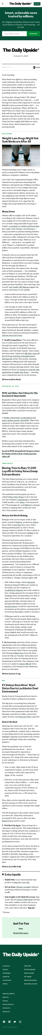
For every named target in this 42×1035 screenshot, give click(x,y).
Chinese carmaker (23, 887)
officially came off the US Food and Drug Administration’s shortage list (20, 356)
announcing (23, 499)
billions (27, 505)
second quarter (11, 606)
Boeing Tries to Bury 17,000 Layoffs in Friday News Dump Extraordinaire (20, 471)
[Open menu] (3, 3)
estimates (31, 582)
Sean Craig (15, 673)
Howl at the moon (20, 933)
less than (17, 525)
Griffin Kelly (16, 866)
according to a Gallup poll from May (24, 226)
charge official (25, 664)
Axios (7, 775)
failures (19, 522)
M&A (3, 680)
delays (35, 522)
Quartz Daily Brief (25, 899)
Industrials (7, 463)
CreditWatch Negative (14, 590)
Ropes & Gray (7, 821)
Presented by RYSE (7, 67)
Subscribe (33, 33)
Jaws (21, 928)
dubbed (30, 533)
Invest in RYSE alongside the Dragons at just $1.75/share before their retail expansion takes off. (21, 454)
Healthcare (7, 134)
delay (22, 502)
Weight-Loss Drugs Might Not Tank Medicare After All (20, 139)
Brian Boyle (16, 379)
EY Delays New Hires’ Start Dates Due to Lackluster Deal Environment (20, 688)
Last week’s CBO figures (19, 287)
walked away (18, 653)
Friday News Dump (16, 497)
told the (12, 335)
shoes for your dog (21, 882)
